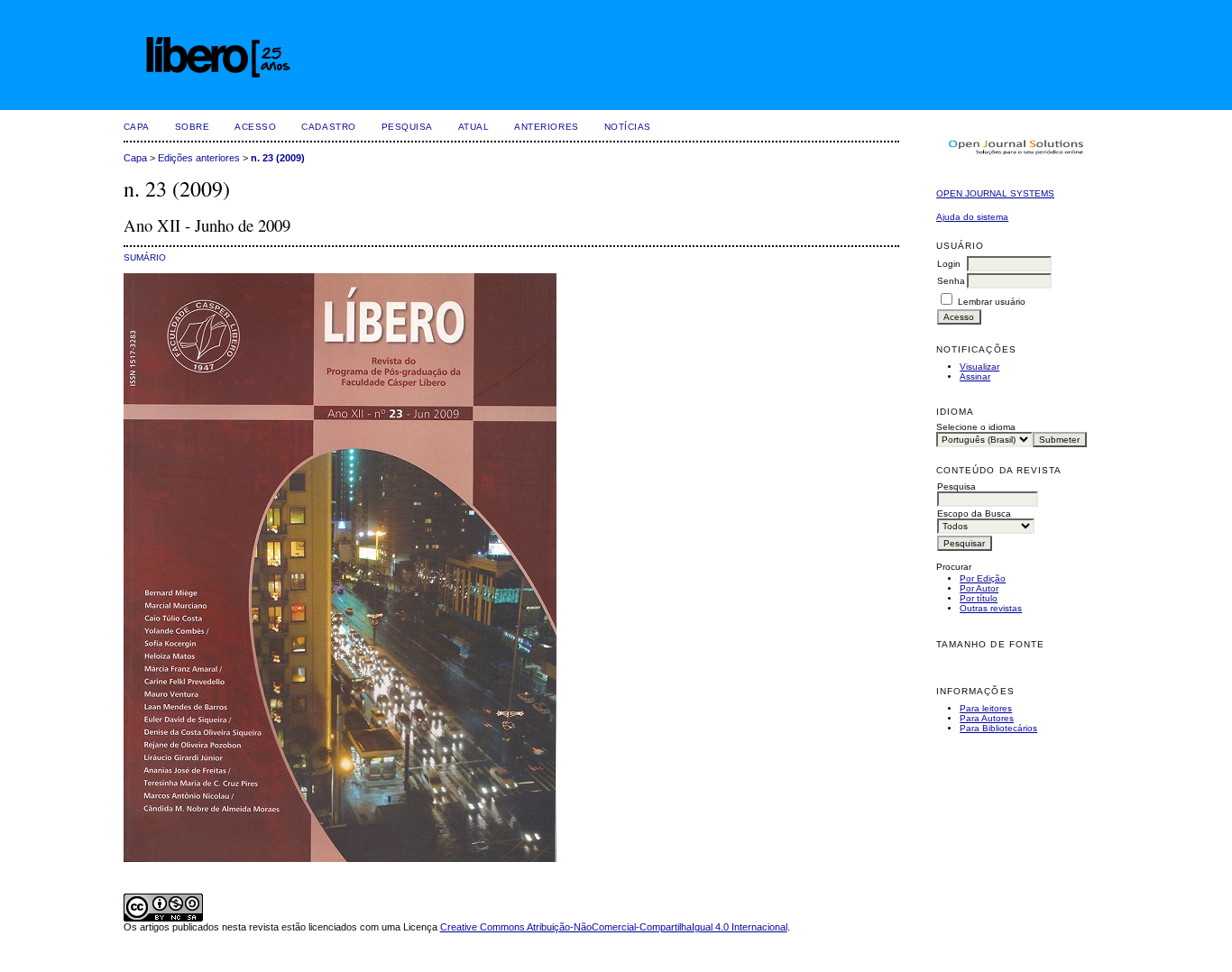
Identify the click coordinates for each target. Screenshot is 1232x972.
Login (949, 264)
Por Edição (983, 578)
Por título (979, 598)
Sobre (192, 127)
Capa (137, 127)
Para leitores (986, 708)
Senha (951, 281)
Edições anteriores (199, 157)
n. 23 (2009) (278, 157)
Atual (474, 127)
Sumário (145, 257)
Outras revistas (991, 608)
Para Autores (987, 718)
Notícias (627, 127)
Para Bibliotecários (998, 728)
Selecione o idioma (976, 427)
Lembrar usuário (991, 302)
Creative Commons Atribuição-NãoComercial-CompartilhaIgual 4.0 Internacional (613, 927)
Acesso (255, 127)
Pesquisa (407, 127)
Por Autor (979, 588)
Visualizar (979, 366)
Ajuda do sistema (972, 217)
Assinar (975, 376)
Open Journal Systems (995, 193)
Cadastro (328, 127)
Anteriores (546, 127)
